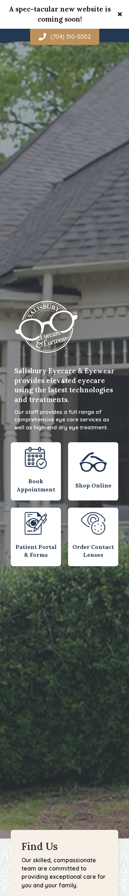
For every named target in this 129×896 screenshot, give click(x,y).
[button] (120, 14)
